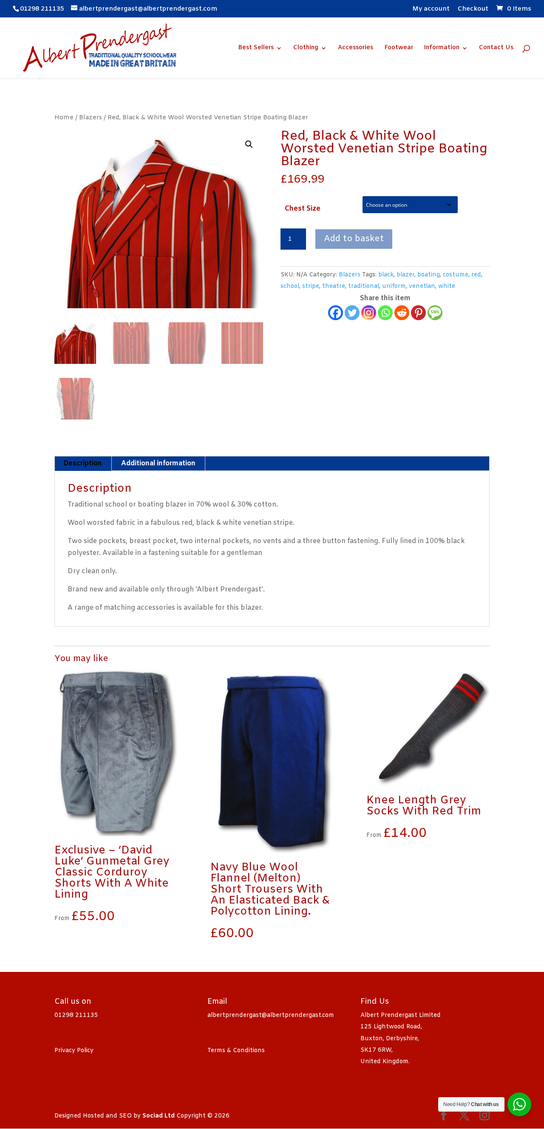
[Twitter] (352, 312)
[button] (249, 144)
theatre (333, 286)
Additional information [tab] (158, 463)
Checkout (473, 9)
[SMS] (435, 312)
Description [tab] (82, 463)
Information (441, 48)
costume (455, 275)
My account (431, 9)
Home (64, 117)
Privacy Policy (74, 1051)
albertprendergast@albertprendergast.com (270, 1015)
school (289, 286)
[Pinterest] (418, 312)
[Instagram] (368, 312)
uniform (394, 286)
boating (428, 275)
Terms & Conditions (236, 1051)
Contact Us (496, 48)
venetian (422, 286)
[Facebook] (335, 312)
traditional (363, 286)
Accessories (355, 48)
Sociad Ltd (158, 1116)
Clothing (305, 48)
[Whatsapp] (385, 312)
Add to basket (354, 239)
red (476, 275)
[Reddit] (401, 312)
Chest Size (302, 208)
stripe (310, 286)
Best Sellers (256, 48)
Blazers (90, 117)
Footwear (398, 48)
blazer (405, 275)
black (386, 275)
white (446, 286)
